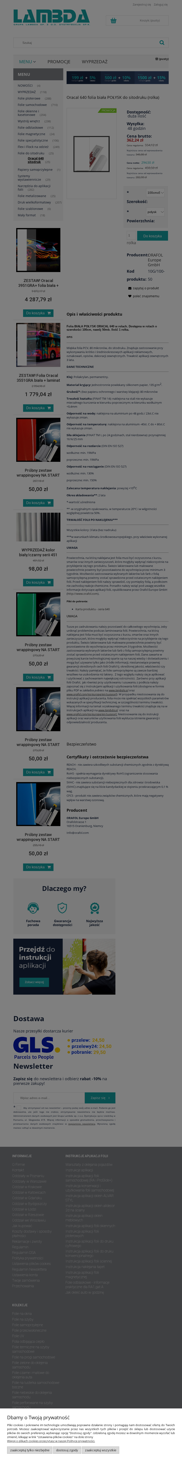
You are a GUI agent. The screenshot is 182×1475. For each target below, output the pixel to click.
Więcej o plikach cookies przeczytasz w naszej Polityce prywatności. (51, 1441)
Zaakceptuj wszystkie (100, 1450)
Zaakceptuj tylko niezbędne (29, 1450)
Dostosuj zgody (67, 1450)
